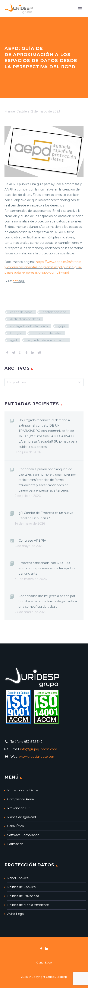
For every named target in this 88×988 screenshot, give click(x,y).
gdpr (61, 326)
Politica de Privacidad (23, 896)
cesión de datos (21, 312)
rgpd (13, 340)
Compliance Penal (20, 799)
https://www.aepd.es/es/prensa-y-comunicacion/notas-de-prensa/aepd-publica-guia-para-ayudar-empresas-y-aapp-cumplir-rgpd (43, 267)
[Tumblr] (26, 352)
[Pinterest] (20, 352)
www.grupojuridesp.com (37, 757)
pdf (15, 281)
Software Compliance (23, 835)
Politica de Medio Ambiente (28, 905)
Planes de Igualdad (21, 817)
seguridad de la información (46, 340)
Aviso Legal (15, 914)
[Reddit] (39, 352)
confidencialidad (54, 312)
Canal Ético (15, 826)
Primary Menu (80, 9)
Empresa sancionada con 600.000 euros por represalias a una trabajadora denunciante (47, 568)
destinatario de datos (25, 319)
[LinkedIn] (33, 352)
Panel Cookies (17, 878)
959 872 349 (33, 742)
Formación (15, 844)
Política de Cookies (21, 887)
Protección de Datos (22, 790)
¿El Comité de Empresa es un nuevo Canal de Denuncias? (46, 515)
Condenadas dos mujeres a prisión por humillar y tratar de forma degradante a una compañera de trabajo (48, 601)
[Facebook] (7, 352)
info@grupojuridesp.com (38, 749)
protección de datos (47, 333)
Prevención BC (18, 808)
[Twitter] (13, 352)
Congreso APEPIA (32, 540)
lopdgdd (16, 333)
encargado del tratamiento (29, 326)
